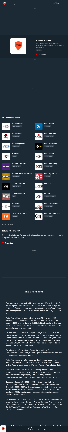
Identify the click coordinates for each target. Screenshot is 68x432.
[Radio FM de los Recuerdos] (6, 176)
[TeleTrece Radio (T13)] (6, 216)
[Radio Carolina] (6, 136)
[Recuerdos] (38, 186)
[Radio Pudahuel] (38, 136)
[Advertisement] (34, 22)
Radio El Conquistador (52, 213)
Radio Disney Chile (51, 203)
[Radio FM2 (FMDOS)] (6, 166)
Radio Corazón (17, 123)
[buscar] (33, 3)
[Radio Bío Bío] (38, 126)
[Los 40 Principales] (6, 186)
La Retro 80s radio (18, 193)
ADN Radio (15, 153)
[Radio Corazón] (6, 126)
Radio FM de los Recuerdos (22, 173)
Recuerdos (48, 183)
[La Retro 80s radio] (6, 196)
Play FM (47, 193)
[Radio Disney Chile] (38, 206)
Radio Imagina (49, 153)
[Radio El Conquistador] (38, 216)
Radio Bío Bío (49, 123)
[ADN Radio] (6, 156)
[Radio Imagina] (38, 156)
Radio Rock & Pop (50, 163)
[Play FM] (38, 196)
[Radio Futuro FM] (3, 429)
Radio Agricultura (50, 173)
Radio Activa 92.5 (50, 143)
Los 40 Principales (18, 183)
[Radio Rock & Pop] (38, 166)
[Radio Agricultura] (38, 176)
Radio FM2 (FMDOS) (19, 163)
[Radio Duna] (6, 206)
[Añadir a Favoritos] (8, 129)
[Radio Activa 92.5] (38, 146)
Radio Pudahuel (50, 133)
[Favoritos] (36, 54)
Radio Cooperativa (19, 143)
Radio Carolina (17, 133)
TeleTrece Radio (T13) (20, 213)
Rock (38, 50)
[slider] (43, 429)
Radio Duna (16, 203)
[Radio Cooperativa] (6, 146)
